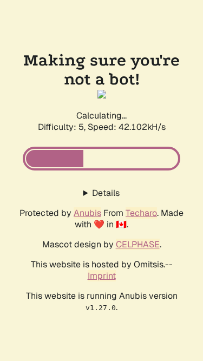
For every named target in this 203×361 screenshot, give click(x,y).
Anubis (87, 213)
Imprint (102, 275)
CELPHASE (138, 244)
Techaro (141, 213)
